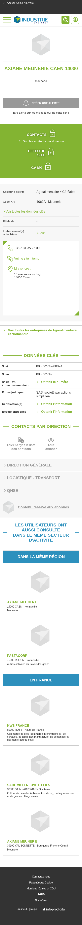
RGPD (41, 894)
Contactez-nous (41, 876)
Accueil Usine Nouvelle (20, 2)
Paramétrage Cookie (41, 882)
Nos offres (41, 900)
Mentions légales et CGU (41, 888)
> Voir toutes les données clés (24, 211)
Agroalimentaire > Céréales (55, 192)
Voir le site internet (27, 258)
